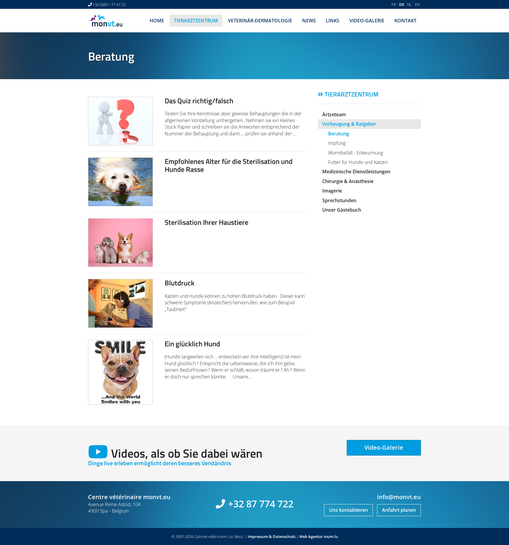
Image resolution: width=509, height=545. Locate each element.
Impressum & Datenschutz (271, 536)
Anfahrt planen (399, 510)
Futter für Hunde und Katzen (358, 162)
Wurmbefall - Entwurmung (355, 152)
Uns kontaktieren (348, 510)
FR (393, 4)
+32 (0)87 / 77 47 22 (109, 4)
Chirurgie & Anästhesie (348, 181)
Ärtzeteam (334, 114)
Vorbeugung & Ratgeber (349, 124)
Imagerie (332, 190)
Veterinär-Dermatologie (260, 20)
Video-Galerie (366, 20)
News (309, 20)
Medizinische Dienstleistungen (356, 171)
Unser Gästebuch (341, 210)
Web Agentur (311, 536)
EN (417, 4)
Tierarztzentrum (196, 20)
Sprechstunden (339, 200)
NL (409, 4)
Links (332, 20)
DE (401, 4)
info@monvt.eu (399, 497)
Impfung (337, 143)
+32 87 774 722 (260, 503)
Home (157, 20)
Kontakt (405, 20)
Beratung (338, 133)
